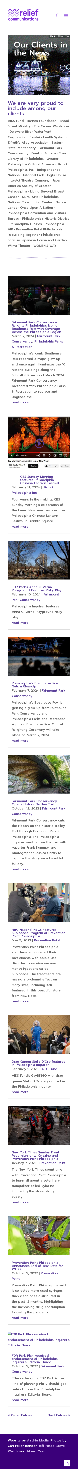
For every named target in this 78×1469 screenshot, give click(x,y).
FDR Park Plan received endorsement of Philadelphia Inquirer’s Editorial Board (35, 1358)
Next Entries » (59, 1415)
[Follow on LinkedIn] (67, 1463)
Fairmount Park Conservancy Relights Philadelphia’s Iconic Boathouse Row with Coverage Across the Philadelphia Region (36, 327)
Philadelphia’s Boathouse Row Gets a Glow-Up (35, 685)
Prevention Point (47, 940)
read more (20, 402)
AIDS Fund (49, 1069)
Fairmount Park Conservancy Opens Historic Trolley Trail (34, 803)
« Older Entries (20, 1415)
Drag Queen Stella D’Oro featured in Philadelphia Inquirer (39, 1063)
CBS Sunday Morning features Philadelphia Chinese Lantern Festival (39, 480)
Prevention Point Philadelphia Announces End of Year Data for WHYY (37, 1266)
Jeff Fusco (46, 1445)
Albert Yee (35, 1451)
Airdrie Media (38, 1440)
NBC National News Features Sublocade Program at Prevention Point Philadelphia (38, 933)
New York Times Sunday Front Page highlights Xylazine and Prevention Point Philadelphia (35, 1155)
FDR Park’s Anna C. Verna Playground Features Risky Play (36, 589)
